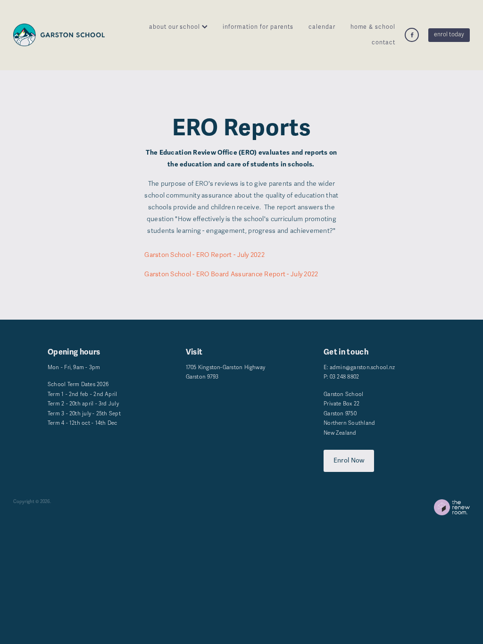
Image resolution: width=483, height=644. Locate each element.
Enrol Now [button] (349, 460)
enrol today (449, 34)
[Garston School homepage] (59, 34)
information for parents (258, 27)
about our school (175, 27)
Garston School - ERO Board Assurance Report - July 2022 (231, 274)
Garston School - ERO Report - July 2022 (204, 255)
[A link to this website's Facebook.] (412, 35)
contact (383, 42)
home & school (373, 27)
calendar (321, 27)
